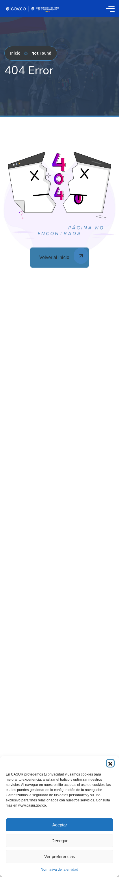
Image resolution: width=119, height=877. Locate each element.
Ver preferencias (59, 856)
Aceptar (59, 824)
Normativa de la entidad (59, 870)
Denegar (59, 840)
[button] (110, 763)
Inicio (15, 53)
